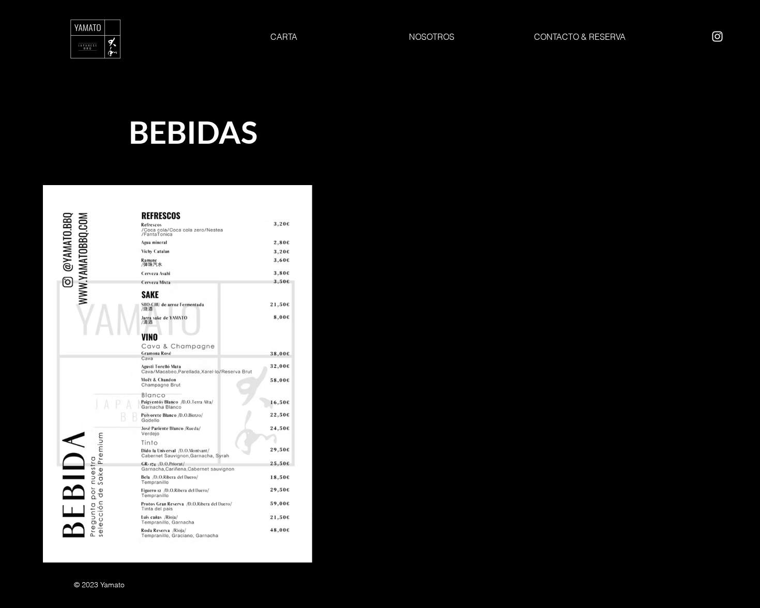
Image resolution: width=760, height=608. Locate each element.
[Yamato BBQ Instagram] (717, 36)
